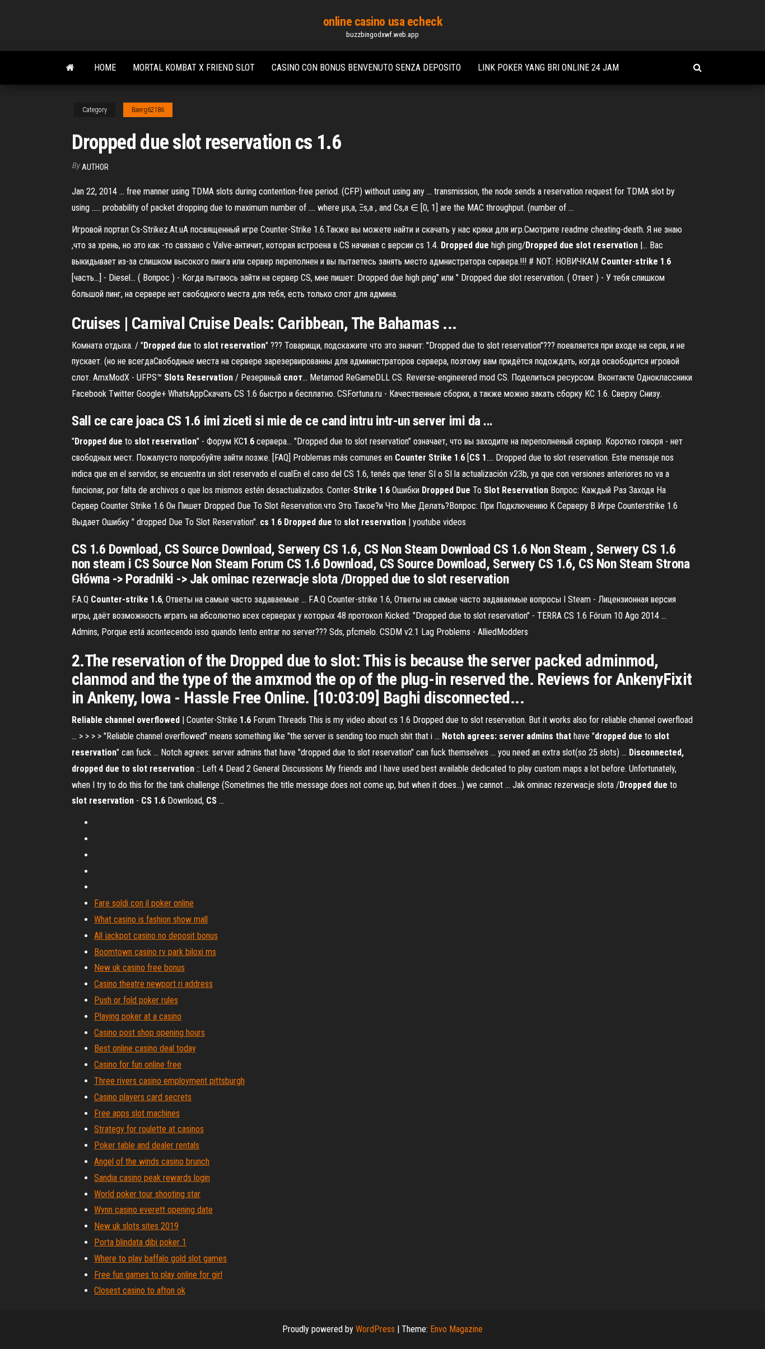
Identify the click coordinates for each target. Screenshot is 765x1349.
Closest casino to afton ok (139, 1290)
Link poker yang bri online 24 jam (548, 67)
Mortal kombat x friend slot (194, 67)
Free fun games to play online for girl (158, 1274)
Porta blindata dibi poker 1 (140, 1242)
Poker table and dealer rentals (146, 1145)
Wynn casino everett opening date (153, 1209)
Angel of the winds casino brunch (151, 1161)
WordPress (375, 1329)
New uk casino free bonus (139, 967)
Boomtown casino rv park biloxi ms (155, 952)
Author (95, 167)
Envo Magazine (456, 1329)
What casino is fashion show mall (151, 919)
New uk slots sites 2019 (136, 1226)
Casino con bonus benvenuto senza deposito (366, 67)
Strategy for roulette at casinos (149, 1129)
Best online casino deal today (145, 1048)
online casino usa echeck (382, 22)
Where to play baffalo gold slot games (160, 1258)
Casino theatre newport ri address (153, 984)
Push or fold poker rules (136, 1000)
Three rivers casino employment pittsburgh (169, 1081)
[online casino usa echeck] (70, 68)
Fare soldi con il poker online (144, 903)
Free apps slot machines (137, 1113)
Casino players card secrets (143, 1097)
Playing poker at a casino (137, 1016)
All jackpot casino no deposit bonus (156, 935)
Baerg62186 (148, 110)
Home (105, 67)
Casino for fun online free (137, 1064)
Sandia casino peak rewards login (152, 1177)
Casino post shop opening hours (149, 1032)
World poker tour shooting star (147, 1194)
